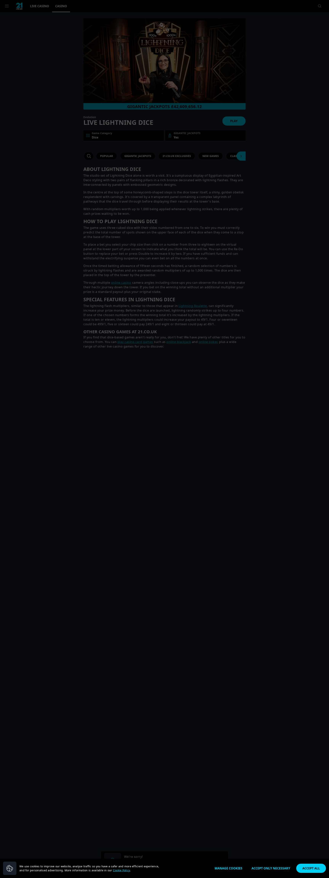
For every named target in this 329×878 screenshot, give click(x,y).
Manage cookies (228, 868)
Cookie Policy (121, 870)
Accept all (311, 868)
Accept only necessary (271, 868)
